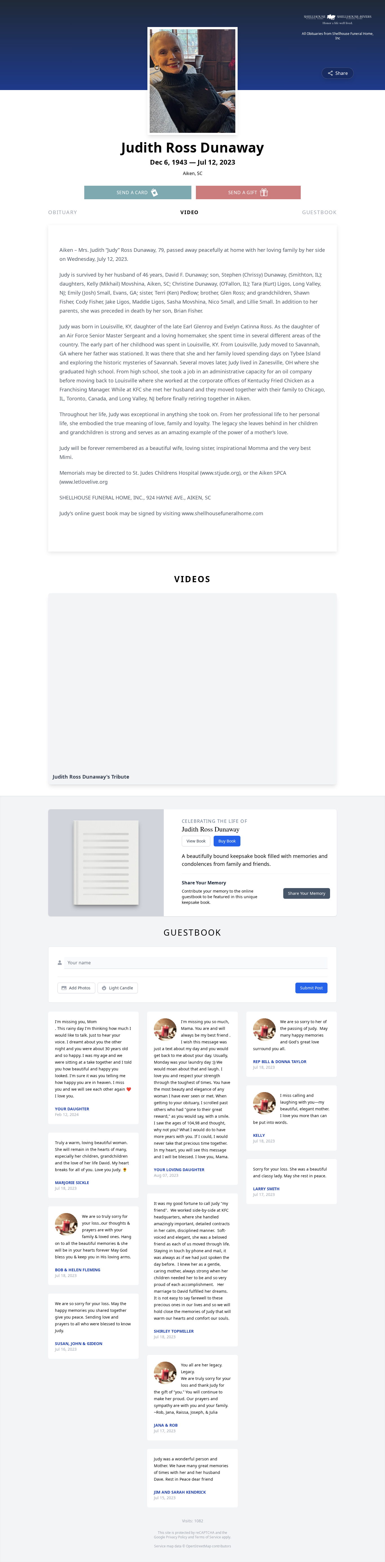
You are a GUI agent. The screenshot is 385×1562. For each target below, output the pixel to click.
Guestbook (319, 212)
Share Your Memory (306, 893)
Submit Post (311, 987)
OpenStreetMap (198, 1546)
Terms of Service (208, 1537)
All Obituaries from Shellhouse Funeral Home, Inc (337, 36)
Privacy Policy (176, 1537)
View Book (196, 841)
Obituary (62, 212)
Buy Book (227, 841)
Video (189, 212)
